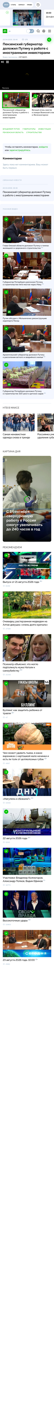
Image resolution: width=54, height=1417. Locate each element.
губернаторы (29, 129)
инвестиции (44, 129)
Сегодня (23, 57)
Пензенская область (13, 132)
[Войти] (43, 31)
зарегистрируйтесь (19, 150)
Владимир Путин (11, 129)
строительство (34, 132)
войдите (43, 147)
